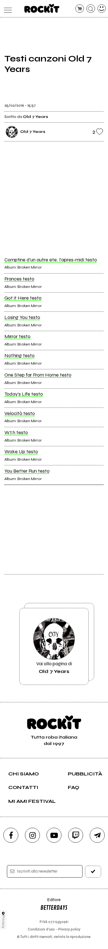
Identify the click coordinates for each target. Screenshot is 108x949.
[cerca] (90, 8)
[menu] (6, 8)
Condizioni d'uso (41, 929)
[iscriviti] (93, 872)
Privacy (3, 921)
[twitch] (75, 835)
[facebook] (10, 835)
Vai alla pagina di (54, 667)
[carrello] (79, 8)
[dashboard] (101, 8)
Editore (50, 902)
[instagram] (32, 835)
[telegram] (97, 835)
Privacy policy (69, 929)
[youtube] (54, 835)
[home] (42, 8)
